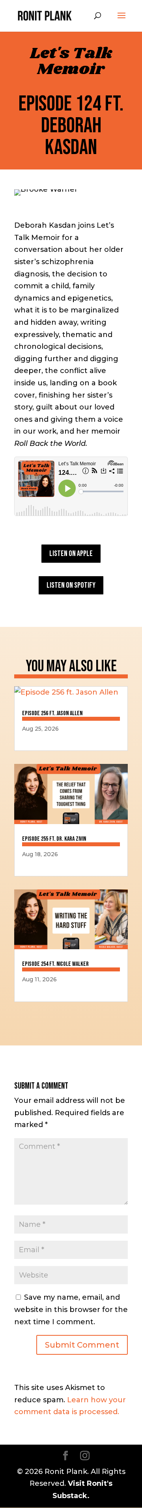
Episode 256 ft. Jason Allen (52, 713)
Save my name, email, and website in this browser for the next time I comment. (71, 1309)
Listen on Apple (71, 553)
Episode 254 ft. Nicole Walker (55, 964)
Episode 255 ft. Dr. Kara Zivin (54, 839)
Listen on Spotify (71, 585)
